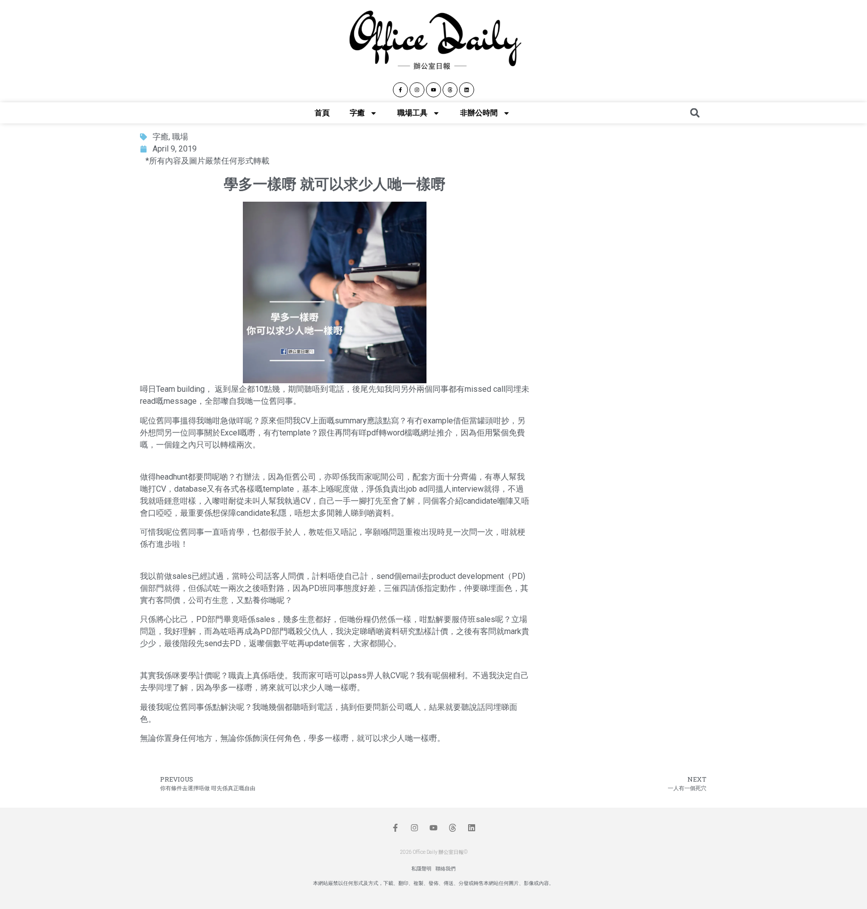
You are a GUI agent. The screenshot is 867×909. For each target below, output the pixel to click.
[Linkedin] (466, 89)
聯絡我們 (446, 868)
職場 (180, 136)
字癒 (357, 112)
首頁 (322, 112)
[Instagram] (416, 89)
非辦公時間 (479, 112)
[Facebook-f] (400, 89)
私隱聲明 (421, 868)
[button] (694, 112)
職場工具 (412, 112)
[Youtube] (433, 89)
